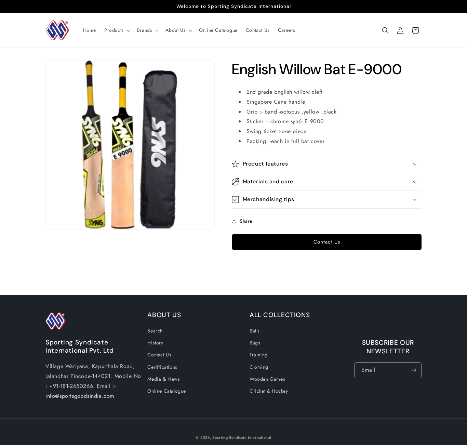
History (155, 342)
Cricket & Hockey (269, 391)
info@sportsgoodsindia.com (79, 396)
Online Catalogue (166, 391)
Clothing (259, 367)
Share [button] (246, 221)
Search (155, 330)
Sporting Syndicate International (241, 437)
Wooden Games (267, 379)
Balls (255, 330)
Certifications (162, 367)
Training (259, 355)
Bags (255, 342)
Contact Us (326, 242)
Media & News (163, 379)
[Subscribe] (413, 370)
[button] (116, 30)
